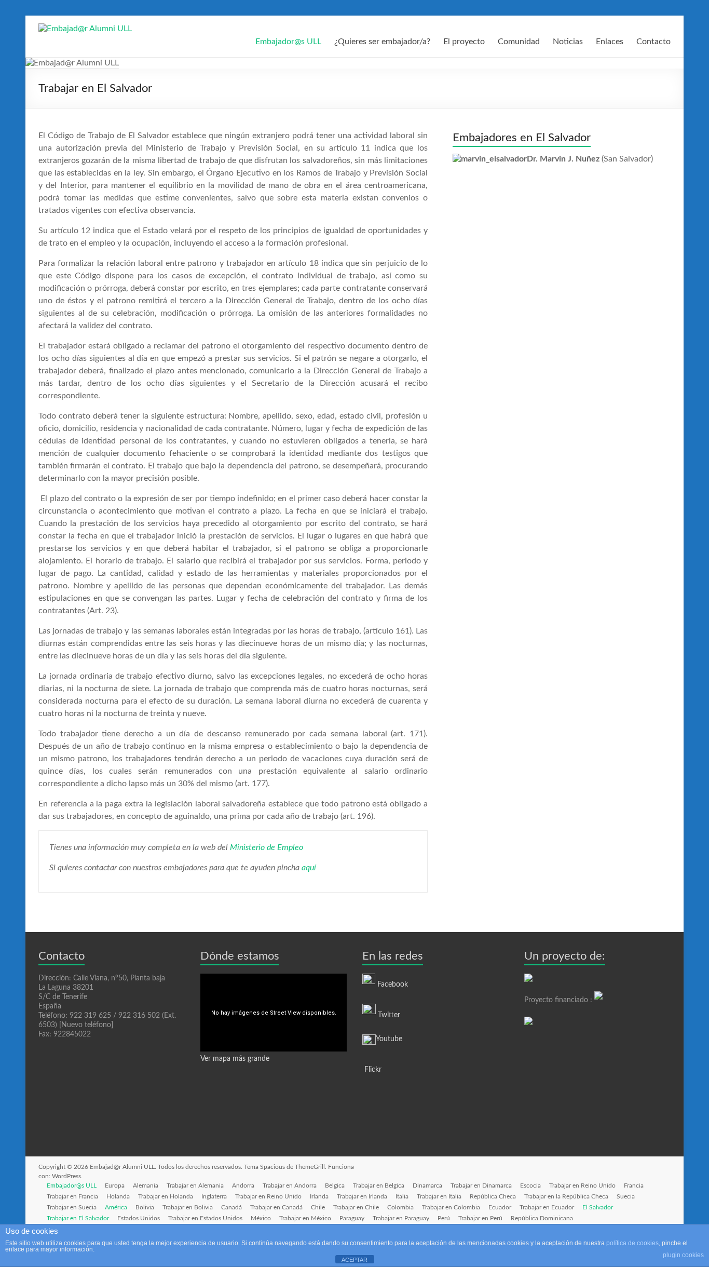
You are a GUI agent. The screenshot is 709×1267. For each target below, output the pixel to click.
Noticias (568, 41)
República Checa (493, 1196)
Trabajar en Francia (72, 1196)
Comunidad (519, 41)
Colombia (400, 1207)
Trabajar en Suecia (72, 1207)
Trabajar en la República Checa (566, 1196)
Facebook (392, 984)
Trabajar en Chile (356, 1207)
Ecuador (499, 1207)
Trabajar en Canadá (276, 1207)
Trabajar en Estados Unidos (205, 1218)
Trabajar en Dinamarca (481, 1185)
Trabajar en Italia (439, 1196)
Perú (444, 1218)
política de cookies (632, 1243)
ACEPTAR (354, 1260)
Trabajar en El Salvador (78, 1218)
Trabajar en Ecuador (547, 1207)
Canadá (231, 1207)
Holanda (118, 1196)
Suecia (626, 1196)
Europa (115, 1185)
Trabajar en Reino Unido (582, 1185)
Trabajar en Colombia (451, 1207)
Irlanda (319, 1196)
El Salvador (597, 1207)
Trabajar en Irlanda (362, 1196)
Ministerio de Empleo (266, 847)
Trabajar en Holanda (165, 1196)
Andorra (243, 1185)
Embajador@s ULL (288, 41)
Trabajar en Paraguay (401, 1218)
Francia (634, 1185)
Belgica (335, 1185)
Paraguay (351, 1218)
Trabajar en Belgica (378, 1185)
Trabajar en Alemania (195, 1185)
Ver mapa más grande (234, 1058)
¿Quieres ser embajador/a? (382, 41)
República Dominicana (542, 1218)
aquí (309, 868)
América (116, 1207)
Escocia (530, 1185)
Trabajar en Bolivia (187, 1207)
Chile (318, 1207)
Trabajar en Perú (480, 1218)
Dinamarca (427, 1185)
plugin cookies (683, 1255)
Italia (402, 1196)
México (261, 1218)
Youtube (389, 1039)
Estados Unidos (138, 1218)
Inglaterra (214, 1196)
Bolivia (144, 1207)
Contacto (653, 41)
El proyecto (464, 41)
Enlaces (609, 41)
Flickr (371, 1069)
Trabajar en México (305, 1218)
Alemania (145, 1185)
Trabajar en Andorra (290, 1185)
